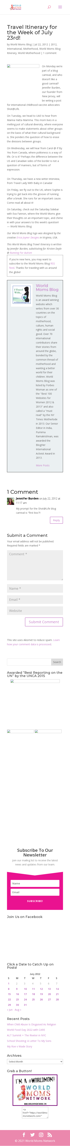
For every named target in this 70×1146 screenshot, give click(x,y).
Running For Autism (21, 252)
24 (25, 999)
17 (25, 994)
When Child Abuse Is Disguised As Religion (31, 1024)
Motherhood (30, 48)
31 (25, 1005)
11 (33, 989)
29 (9, 1005)
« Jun (10, 1009)
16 (17, 994)
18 (33, 994)
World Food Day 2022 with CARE (26, 1029)
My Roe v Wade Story (19, 1046)
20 (49, 994)
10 (25, 989)
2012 (54, 44)
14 (57, 989)
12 (41, 989)
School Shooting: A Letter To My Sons (29, 1041)
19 (41, 994)
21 (57, 994)
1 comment (50, 53)
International (14, 48)
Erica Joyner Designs (28, 237)
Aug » (18, 1009)
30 (17, 1005)
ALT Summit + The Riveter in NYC (26, 1035)
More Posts (43, 465)
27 (49, 999)
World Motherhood (29, 53)
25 (33, 999)
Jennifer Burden (27, 498)
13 (49, 989)
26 (41, 999)
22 (9, 999)
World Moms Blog (21, 44)
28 (57, 999)
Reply (56, 520)
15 (9, 994)
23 (17, 999)
